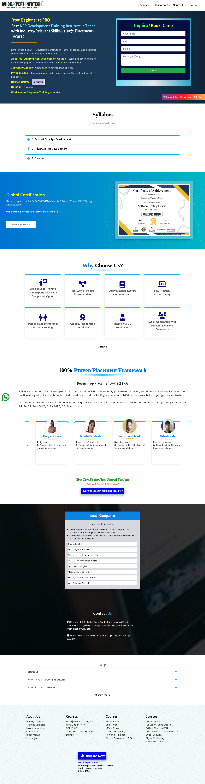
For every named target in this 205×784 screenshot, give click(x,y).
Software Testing (155, 741)
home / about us (35, 721)
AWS (148, 721)
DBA (130, 738)
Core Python (86, 731)
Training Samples (35, 724)
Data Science (153, 731)
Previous (21, 443)
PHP (82, 724)
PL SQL (74, 728)
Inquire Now (95, 756)
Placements (162, 5)
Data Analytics (170, 731)
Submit (153, 70)
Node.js (70, 721)
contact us (32, 731)
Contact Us (179, 5)
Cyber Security (154, 734)
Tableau (121, 734)
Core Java (72, 731)
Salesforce (112, 724)
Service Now (112, 721)
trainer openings (35, 728)
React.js (79, 721)
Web (156, 728)
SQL (68, 728)
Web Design (72, 724)
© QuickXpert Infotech (89, 762)
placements (33, 734)
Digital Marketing (155, 738)
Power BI (110, 734)
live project (32, 738)
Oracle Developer (116, 738)
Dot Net (168, 724)
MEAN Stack (112, 728)
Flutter (39, 82)
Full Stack (151, 724)
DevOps (157, 721)
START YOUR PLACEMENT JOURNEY (104, 491)
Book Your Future (21, 224)
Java (160, 724)
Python (149, 728)
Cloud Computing (115, 731)
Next (184, 443)
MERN (165, 728)
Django (70, 734)
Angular (89, 721)
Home (193, 5)
